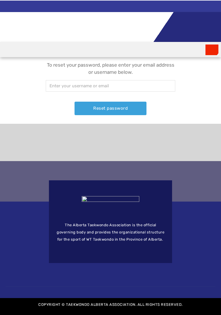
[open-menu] (211, 50)
